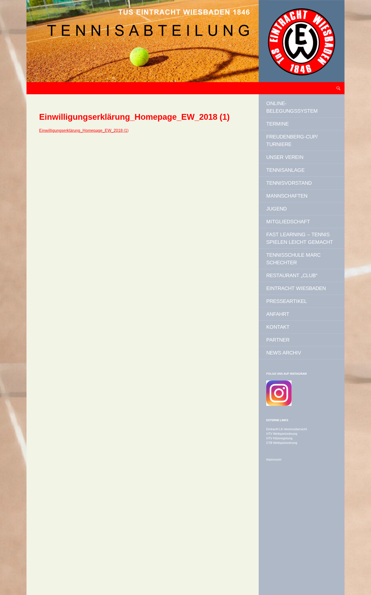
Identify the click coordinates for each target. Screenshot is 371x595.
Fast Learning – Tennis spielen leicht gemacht (299, 238)
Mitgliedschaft (288, 221)
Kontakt (277, 327)
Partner (277, 340)
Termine (277, 124)
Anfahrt (277, 314)
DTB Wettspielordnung (281, 443)
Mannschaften (286, 196)
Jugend (276, 208)
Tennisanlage (285, 170)
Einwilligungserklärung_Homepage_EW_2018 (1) (83, 130)
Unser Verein (284, 157)
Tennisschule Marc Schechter (293, 258)
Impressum (273, 459)
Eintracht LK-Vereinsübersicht (286, 429)
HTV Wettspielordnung (281, 434)
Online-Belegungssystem (292, 107)
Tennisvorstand (289, 183)
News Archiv (283, 352)
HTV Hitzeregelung (279, 438)
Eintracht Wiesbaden (296, 288)
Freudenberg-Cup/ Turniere (292, 140)
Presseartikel (286, 301)
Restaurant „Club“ (291, 275)
